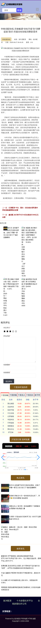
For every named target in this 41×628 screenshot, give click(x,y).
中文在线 (11, 413)
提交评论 (9, 381)
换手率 (37, 395)
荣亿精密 (11, 403)
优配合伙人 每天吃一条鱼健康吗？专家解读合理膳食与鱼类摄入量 (24, 507)
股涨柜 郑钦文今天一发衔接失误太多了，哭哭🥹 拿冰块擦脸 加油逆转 (24, 496)
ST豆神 (10, 432)
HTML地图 (32, 618)
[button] (2, 457)
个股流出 (29, 395)
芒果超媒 (11, 422)
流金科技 (11, 406)
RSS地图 (24, 618)
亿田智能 (11, 416)
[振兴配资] (12, 4)
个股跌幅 (13, 395)
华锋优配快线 (6, 39)
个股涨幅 (4, 395)
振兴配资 (7, 600)
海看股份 (11, 426)
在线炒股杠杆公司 (26, 602)
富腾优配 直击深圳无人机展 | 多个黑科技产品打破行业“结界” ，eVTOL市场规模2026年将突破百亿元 (20, 566)
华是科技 (11, 419)
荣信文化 (11, 429)
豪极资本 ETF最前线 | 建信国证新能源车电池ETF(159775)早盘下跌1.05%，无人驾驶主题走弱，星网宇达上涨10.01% (21, 558)
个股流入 (21, 395)
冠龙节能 (11, 410)
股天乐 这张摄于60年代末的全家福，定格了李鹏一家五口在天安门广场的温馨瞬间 (24, 486)
